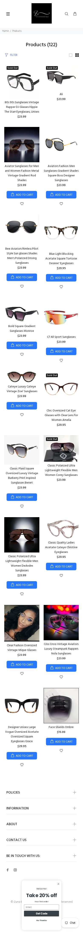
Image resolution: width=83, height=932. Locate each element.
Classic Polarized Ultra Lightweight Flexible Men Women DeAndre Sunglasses (22, 563)
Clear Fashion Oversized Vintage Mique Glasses (22, 648)
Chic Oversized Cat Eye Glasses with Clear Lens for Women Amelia (61, 415)
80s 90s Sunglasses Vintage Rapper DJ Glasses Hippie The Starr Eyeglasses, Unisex (21, 107)
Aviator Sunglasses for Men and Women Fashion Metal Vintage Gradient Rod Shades (22, 173)
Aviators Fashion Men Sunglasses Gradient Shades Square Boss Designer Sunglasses (61, 173)
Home (5, 31)
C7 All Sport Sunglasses (61, 337)
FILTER (13, 55)
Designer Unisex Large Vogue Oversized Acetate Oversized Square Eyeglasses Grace (22, 734)
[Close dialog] (58, 884)
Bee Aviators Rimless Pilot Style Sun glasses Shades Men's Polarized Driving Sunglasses (21, 255)
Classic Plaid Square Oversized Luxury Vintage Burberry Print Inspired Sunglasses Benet (22, 475)
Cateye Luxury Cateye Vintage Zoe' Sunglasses (22, 389)
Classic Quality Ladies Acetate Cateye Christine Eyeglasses (61, 547)
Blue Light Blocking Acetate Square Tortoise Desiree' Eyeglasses (61, 259)
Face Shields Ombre (61, 727)
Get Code (41, 913)
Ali (61, 94)
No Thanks (41, 920)
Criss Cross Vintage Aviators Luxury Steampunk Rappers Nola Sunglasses (61, 649)
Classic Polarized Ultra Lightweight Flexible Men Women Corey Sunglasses (61, 470)
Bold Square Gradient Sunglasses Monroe (22, 328)
